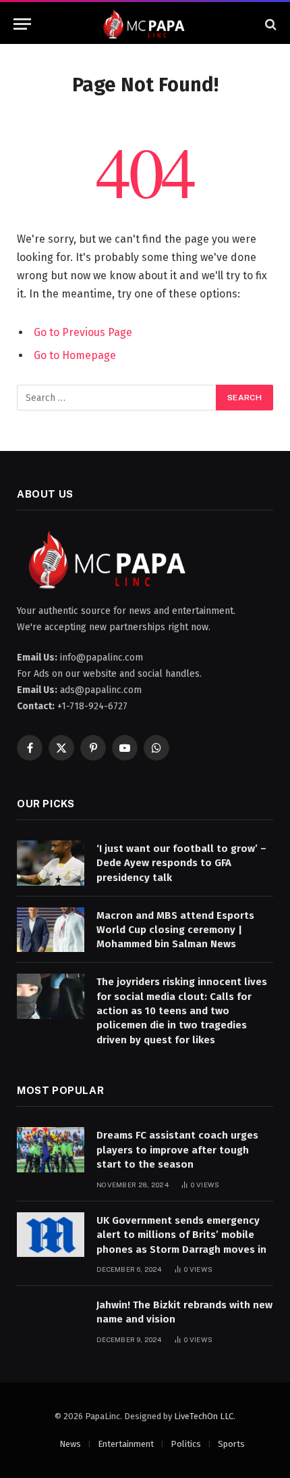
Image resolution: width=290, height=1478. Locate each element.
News (70, 1444)
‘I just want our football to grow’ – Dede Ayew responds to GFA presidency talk (181, 863)
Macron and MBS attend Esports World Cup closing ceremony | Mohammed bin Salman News (175, 930)
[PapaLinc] (145, 24)
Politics (186, 1444)
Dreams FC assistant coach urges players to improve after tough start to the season (177, 1149)
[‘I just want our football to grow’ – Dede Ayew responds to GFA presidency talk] (50, 863)
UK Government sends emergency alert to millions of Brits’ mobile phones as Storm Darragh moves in (181, 1235)
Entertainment (126, 1444)
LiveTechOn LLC (203, 1416)
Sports (231, 1444)
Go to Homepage (75, 355)
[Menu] (22, 24)
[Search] (269, 24)
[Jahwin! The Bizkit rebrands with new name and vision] (50, 1319)
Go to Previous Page (83, 332)
